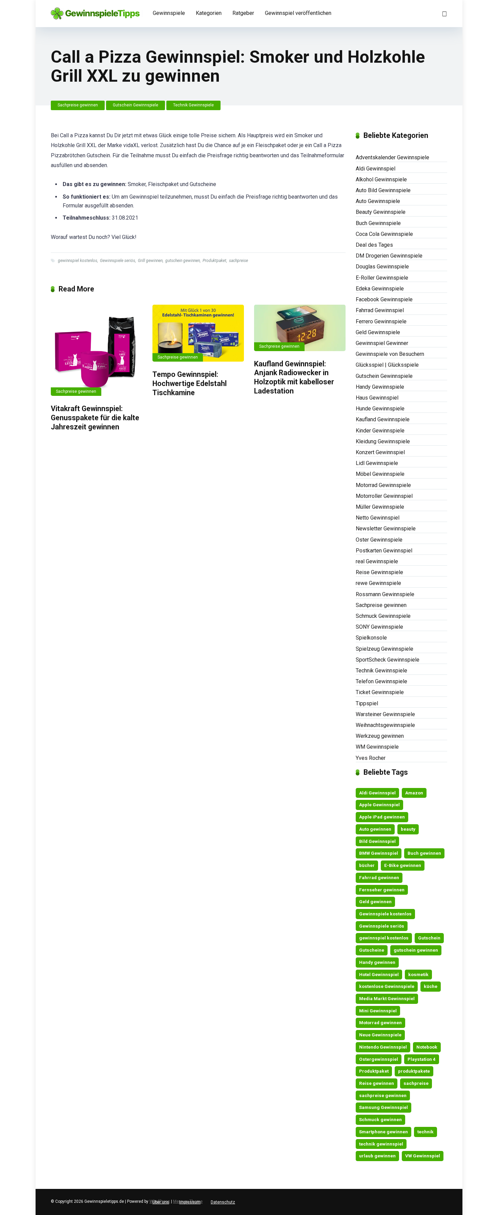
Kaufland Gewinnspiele (383, 419)
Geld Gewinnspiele (378, 332)
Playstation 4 (422, 1059)
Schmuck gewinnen (380, 1119)
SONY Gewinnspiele (379, 627)
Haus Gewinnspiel (377, 397)
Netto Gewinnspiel (377, 517)
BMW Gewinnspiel (378, 853)
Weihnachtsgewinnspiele (385, 725)
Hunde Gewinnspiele (380, 408)
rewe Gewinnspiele (378, 583)
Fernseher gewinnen (381, 889)
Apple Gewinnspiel (379, 804)
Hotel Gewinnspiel (379, 974)
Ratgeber (243, 13)
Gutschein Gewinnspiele (135, 105)
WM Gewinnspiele (377, 747)
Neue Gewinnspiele (380, 1034)
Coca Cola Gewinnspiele (384, 234)
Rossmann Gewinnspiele (385, 594)
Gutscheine (371, 950)
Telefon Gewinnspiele (381, 681)
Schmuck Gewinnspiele (383, 616)
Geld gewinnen (375, 901)
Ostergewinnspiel (378, 1059)
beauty (408, 829)
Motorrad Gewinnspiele (383, 485)
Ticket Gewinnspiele (380, 692)
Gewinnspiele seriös (117, 260)
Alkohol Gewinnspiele (381, 179)
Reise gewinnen (376, 1083)
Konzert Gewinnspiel (380, 452)
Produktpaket (214, 260)
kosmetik (418, 974)
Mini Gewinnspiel (378, 1010)
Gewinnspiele (169, 13)
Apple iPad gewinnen (382, 816)
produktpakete (414, 1071)
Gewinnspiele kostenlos (385, 913)
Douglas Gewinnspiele (382, 266)
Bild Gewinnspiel (377, 841)
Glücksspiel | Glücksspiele (387, 365)
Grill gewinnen (150, 260)
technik (425, 1131)
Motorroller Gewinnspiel (384, 496)
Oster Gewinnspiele (379, 539)
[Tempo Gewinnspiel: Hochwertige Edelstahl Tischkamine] (198, 333)
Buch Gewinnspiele (378, 223)
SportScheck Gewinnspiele (387, 659)
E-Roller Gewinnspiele (382, 278)
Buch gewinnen (424, 853)
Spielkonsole (371, 637)
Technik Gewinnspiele (193, 105)
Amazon (414, 792)
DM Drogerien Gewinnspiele (389, 255)
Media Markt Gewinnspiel (387, 998)
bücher (367, 865)
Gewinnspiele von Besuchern (390, 354)
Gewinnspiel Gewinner (382, 343)
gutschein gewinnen (182, 260)
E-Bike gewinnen (402, 865)
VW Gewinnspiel (422, 1155)
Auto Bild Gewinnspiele (383, 190)
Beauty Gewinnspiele (381, 212)
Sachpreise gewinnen (78, 105)
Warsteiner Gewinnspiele (385, 714)
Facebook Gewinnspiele (384, 299)
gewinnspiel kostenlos (77, 260)
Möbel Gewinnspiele (380, 474)
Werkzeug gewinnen (380, 736)
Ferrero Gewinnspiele (381, 321)
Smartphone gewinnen (383, 1131)
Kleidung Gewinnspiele (383, 441)
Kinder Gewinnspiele (380, 430)
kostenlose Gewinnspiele (386, 986)
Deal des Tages (374, 245)
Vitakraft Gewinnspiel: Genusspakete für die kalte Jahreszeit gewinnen (95, 417)
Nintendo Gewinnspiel (383, 1047)
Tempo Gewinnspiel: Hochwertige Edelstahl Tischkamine (189, 383)
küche (430, 986)
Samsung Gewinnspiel (383, 1107)
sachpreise (238, 260)
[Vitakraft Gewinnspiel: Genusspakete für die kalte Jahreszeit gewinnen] (96, 350)
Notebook (426, 1047)
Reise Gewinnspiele (379, 572)
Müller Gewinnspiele (380, 507)
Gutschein (429, 937)
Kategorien (209, 13)
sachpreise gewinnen (383, 1095)
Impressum (190, 1202)
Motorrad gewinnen (380, 1022)
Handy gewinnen (377, 962)
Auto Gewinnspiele (378, 201)
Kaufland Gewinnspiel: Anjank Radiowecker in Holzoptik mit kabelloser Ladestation (294, 377)
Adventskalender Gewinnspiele (392, 157)
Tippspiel (367, 703)
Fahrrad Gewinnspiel (380, 310)
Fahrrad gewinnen (379, 877)
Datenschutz (223, 1202)
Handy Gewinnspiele (380, 387)
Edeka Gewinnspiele (380, 288)
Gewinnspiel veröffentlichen (298, 13)
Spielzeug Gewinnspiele (384, 649)
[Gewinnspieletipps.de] (95, 11)
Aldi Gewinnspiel (375, 168)
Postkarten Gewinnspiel (384, 550)
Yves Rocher (371, 758)
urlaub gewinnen (377, 1155)
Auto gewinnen (375, 829)
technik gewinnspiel (381, 1144)
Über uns (160, 1202)
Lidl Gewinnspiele (377, 463)
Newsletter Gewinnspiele (386, 528)
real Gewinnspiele (377, 561)
